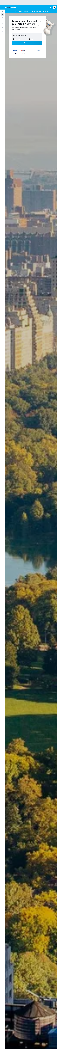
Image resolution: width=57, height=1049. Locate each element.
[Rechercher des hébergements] (2, 14)
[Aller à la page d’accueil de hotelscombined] (10, 7)
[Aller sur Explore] (2, 23)
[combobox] (18, 32)
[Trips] (2, 27)
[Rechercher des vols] (2, 11)
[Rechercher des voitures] (2, 17)
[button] (2, 7)
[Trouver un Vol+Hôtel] (2, 20)
